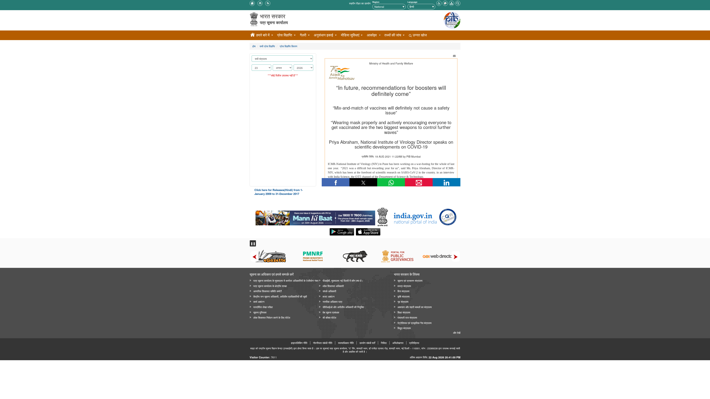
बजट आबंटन (328, 296)
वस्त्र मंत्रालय (404, 286)
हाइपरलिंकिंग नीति (299, 343)
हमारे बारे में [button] (263, 35)
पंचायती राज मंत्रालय (407, 317)
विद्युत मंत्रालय (404, 328)
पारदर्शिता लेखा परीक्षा (263, 307)
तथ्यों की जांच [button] (392, 35)
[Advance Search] (457, 3)
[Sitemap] (451, 3)
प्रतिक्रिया (414, 343)
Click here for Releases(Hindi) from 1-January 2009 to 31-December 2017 (278, 192)
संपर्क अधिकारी (329, 291)
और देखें (456, 333)
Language (412, 2)
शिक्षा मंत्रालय (404, 312)
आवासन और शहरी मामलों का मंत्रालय (415, 307)
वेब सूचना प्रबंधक (331, 312)
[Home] (253, 35)
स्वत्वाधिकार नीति (346, 343)
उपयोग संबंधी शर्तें (367, 343)
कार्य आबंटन (258, 301)
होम (254, 46)
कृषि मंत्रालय (404, 296)
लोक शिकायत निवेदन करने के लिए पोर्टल (271, 317)
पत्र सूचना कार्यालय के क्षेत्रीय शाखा (270, 286)
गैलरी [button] (303, 35)
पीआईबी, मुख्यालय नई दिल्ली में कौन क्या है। (343, 280)
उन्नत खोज (419, 35)
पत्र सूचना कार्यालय (274, 22)
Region (375, 2)
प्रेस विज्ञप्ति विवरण (288, 46)
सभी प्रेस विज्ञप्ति (267, 46)
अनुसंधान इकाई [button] (323, 35)
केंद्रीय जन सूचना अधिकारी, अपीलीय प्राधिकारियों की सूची (280, 296)
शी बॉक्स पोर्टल (329, 317)
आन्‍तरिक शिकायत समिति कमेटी (267, 291)
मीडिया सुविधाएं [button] (350, 35)
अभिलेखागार (397, 343)
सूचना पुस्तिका (259, 312)
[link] (315, 217)
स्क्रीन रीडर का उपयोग (360, 3)
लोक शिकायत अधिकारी (333, 286)
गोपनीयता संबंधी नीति (322, 343)
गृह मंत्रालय (403, 301)
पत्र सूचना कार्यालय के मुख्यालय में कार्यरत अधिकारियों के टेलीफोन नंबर (285, 280)
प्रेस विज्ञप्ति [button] (284, 35)
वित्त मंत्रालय (403, 291)
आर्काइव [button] (372, 35)
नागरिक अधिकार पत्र (332, 301)
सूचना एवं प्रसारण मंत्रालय (410, 280)
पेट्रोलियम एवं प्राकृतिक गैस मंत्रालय (415, 323)
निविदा (384, 343)
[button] (438, 3)
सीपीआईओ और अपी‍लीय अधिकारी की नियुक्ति (343, 307)
